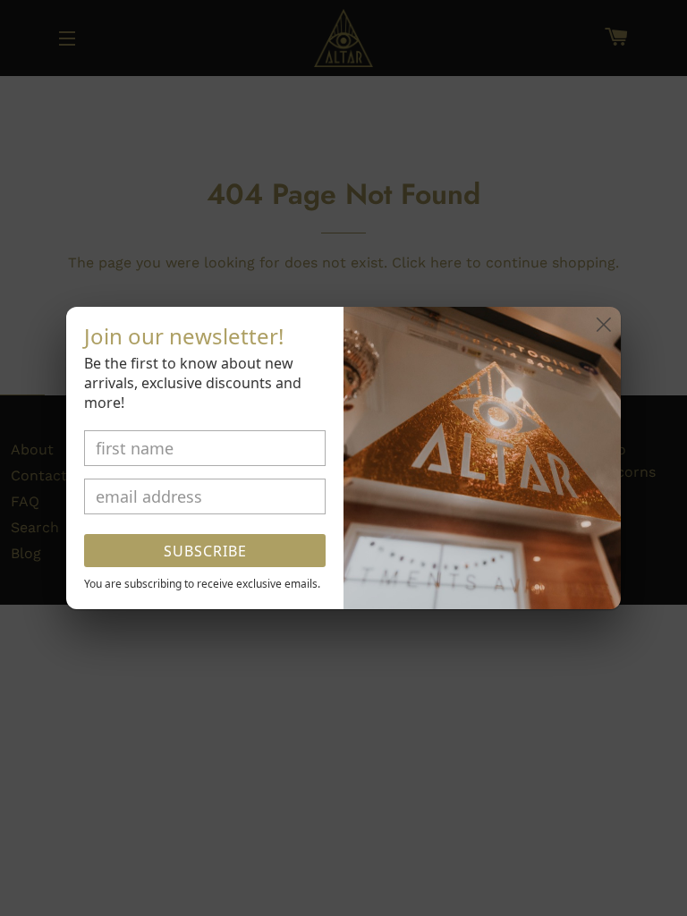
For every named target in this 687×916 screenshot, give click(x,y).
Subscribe (205, 551)
